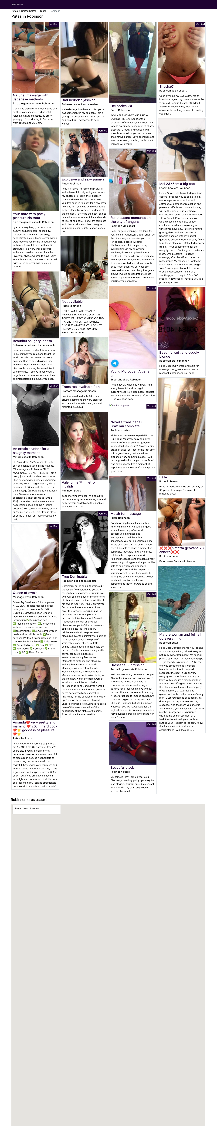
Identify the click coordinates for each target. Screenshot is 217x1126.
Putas (14, 10)
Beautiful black (122, 767)
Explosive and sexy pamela (83, 179)
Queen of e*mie (25, 593)
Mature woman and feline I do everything (180, 636)
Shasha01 (167, 86)
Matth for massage (126, 514)
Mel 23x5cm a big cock (178, 184)
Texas (43, 10)
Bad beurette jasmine (78, 100)
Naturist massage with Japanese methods (30, 97)
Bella (163, 477)
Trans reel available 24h (81, 387)
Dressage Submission (127, 665)
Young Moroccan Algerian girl (131, 373)
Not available (72, 302)
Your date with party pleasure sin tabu (29, 216)
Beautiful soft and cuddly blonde (179, 354)
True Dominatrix (74, 577)
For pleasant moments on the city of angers (131, 220)
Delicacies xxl (121, 106)
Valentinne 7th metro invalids (78, 484)
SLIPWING (17, 4)
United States (28, 10)
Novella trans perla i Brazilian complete (126, 424)
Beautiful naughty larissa (32, 341)
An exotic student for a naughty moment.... (31, 451)
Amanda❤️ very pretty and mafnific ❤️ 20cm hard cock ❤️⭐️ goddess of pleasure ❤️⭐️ (35, 728)
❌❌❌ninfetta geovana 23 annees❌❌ (181, 550)
